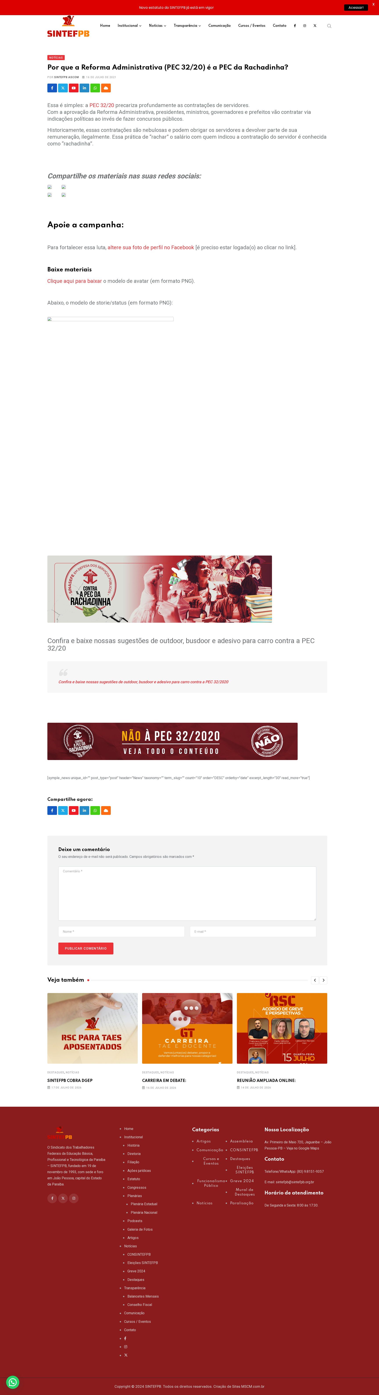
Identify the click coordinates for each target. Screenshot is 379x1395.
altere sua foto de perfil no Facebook (151, 247)
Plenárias (134, 1196)
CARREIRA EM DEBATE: (164, 1081)
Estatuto (133, 1179)
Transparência (185, 26)
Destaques (55, 1072)
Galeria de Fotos (140, 1229)
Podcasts (134, 1221)
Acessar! (356, 7)
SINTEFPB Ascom (66, 77)
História (133, 1145)
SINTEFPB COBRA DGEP (70, 1081)
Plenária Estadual (144, 1204)
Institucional (128, 26)
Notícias (156, 26)
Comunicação (219, 26)
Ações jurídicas (139, 1171)
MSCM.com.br (253, 1386)
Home (105, 26)
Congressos (136, 1187)
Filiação (133, 1162)
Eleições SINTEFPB (142, 1263)
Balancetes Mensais (143, 1296)
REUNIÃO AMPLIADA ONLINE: (266, 1081)
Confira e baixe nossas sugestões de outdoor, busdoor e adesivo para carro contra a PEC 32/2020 (143, 682)
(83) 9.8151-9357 (310, 1171)
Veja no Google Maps (302, 1148)
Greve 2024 (136, 1271)
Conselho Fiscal (139, 1305)
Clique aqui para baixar (74, 281)
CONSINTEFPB (139, 1254)
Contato (279, 26)
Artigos (133, 1238)
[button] (315, 980)
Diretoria (134, 1154)
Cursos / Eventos (251, 26)
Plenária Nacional (144, 1212)
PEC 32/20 (101, 105)
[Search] (329, 26)
